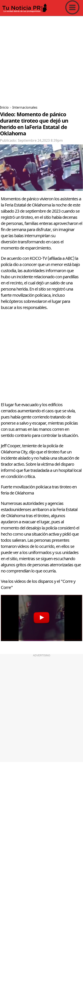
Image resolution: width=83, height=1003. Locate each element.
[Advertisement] (41, 59)
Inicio (4, 107)
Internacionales (24, 107)
